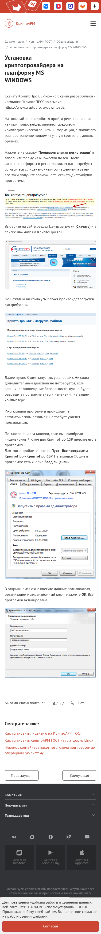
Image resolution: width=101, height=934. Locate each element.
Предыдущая (21, 775)
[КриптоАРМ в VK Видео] (58, 6)
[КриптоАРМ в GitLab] (82, 6)
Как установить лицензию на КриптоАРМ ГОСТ (43, 733)
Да (62, 702)
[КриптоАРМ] (25, 23)
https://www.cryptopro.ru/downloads (34, 107)
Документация (14, 42)
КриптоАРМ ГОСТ (40, 42)
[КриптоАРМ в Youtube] (87, 837)
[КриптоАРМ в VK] (46, 6)
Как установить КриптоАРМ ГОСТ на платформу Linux (49, 740)
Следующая (79, 775)
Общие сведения (68, 42)
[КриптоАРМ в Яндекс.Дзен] (95, 6)
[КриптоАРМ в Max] (70, 6)
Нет (81, 702)
